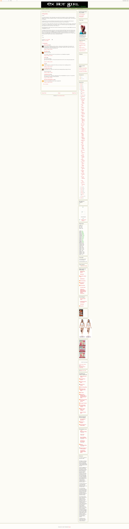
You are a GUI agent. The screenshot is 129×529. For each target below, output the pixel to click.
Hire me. (68, 8)
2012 (81, 85)
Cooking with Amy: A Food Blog (83, 302)
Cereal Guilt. (82, 105)
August (82, 98)
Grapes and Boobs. (83, 140)
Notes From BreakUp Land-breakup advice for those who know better (83, 396)
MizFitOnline (82, 278)
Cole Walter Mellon (47, 68)
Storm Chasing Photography (81, 16)
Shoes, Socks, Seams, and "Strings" (82, 409)
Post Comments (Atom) (61, 95)
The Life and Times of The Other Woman (83, 400)
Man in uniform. (82, 107)
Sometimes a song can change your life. (83, 101)
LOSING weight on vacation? (83, 138)
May (82, 189)
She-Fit (45, 57)
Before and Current (80, 8)
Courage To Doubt (83, 403)
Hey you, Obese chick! (82, 110)
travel (45, 40)
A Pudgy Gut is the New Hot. (83, 113)
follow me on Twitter (84, 265)
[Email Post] (52, 39)
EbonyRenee (46, 51)
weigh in (47, 40)
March (82, 192)
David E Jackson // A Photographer (83, 448)
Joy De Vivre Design (82, 385)
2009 (81, 89)
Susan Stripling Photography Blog (83, 437)
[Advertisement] (59, 88)
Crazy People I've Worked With (83, 425)
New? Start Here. (53, 8)
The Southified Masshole (82, 419)
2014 (81, 83)
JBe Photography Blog (82, 69)
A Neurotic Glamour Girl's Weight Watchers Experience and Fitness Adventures (83, 291)
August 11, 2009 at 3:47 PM (48, 55)
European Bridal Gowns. (82, 171)
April (82, 191)
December (83, 90)
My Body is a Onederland (83, 184)
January (82, 196)
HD (44, 63)
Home (43, 8)
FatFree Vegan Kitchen (83, 49)
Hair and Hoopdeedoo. (83, 168)
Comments (82, 78)
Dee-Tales (82, 392)
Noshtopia (82, 304)
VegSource (81, 41)
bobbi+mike (82, 434)
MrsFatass (82, 274)
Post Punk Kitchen (82, 43)
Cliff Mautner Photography (82, 441)
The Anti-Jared (82, 287)
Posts (81, 77)
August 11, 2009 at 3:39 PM (48, 49)
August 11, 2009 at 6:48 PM (48, 66)
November (83, 92)
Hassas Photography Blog (83, 445)
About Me (47, 8)
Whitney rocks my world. (83, 116)
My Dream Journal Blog (83, 71)
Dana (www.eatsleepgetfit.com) (49, 79)
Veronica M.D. (82, 285)
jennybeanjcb (83, 216)
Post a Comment (45, 84)
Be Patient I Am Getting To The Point (82, 390)
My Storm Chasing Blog (83, 68)
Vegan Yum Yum (81, 47)
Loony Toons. (82, 181)
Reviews (63, 8)
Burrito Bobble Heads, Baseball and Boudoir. (82, 129)
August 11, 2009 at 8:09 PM (48, 77)
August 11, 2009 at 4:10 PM (48, 61)
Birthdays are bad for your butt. (82, 157)
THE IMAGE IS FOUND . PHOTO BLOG (83, 451)
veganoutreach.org (82, 50)
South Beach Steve (47, 74)
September (83, 96)
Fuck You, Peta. (82, 126)
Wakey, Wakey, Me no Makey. (82, 134)
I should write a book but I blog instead (83, 406)
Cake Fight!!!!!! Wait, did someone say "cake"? (83, 120)
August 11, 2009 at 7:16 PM (48, 72)
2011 (81, 86)
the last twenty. (83, 280)
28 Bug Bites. (82, 143)
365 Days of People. (82, 422)
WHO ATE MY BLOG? (82, 272)
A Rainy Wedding (83, 160)
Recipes (59, 8)
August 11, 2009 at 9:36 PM (48, 82)
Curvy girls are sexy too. (82, 174)
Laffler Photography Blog (83, 431)
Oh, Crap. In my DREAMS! (83, 178)
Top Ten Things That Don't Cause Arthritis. (82, 146)
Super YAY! (83, 150)
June (82, 188)
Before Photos (73, 8)
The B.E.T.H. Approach (82, 283)
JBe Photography (82, 14)
